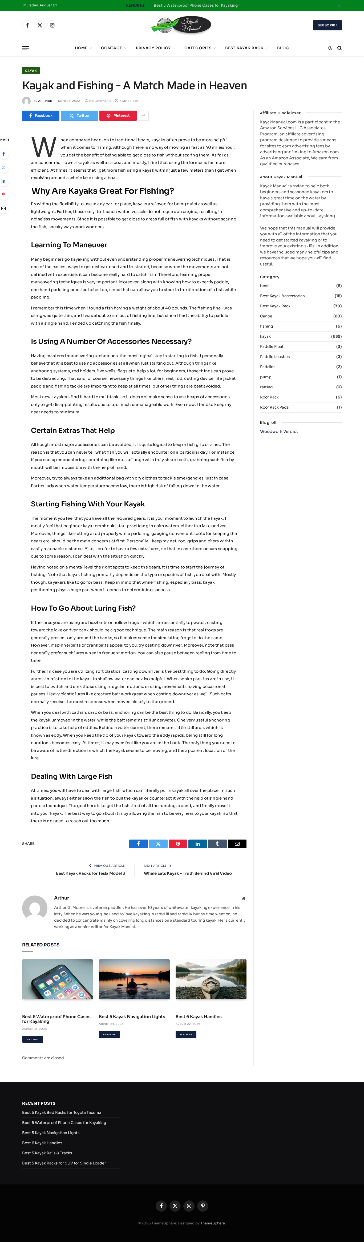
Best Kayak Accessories (282, 295)
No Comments (100, 101)
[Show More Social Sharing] (143, 116)
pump (266, 376)
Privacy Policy (153, 48)
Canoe (266, 316)
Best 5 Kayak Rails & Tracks (47, 1153)
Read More (32, 1039)
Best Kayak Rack (244, 48)
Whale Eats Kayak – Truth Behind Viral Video (188, 873)
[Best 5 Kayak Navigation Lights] (134, 979)
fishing (266, 326)
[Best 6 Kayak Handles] (211, 979)
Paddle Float (272, 346)
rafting (266, 387)
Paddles (268, 366)
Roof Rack (269, 397)
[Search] (339, 48)
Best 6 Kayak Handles (199, 1016)
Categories (197, 48)
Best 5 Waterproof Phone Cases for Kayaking (196, 5)
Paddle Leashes (275, 356)
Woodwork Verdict (279, 431)
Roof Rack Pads (274, 407)
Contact (111, 48)
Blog (283, 48)
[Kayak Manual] (181, 25)
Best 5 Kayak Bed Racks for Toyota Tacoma (61, 1112)
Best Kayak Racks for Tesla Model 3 (90, 873)
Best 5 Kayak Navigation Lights (132, 1016)
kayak (31, 70)
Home (81, 48)
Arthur (45, 101)
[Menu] (25, 48)
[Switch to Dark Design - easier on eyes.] (339, 5)
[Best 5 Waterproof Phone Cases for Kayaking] (57, 979)
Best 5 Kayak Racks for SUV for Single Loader (64, 1163)
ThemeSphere (212, 1223)
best (264, 285)
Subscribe (327, 25)
